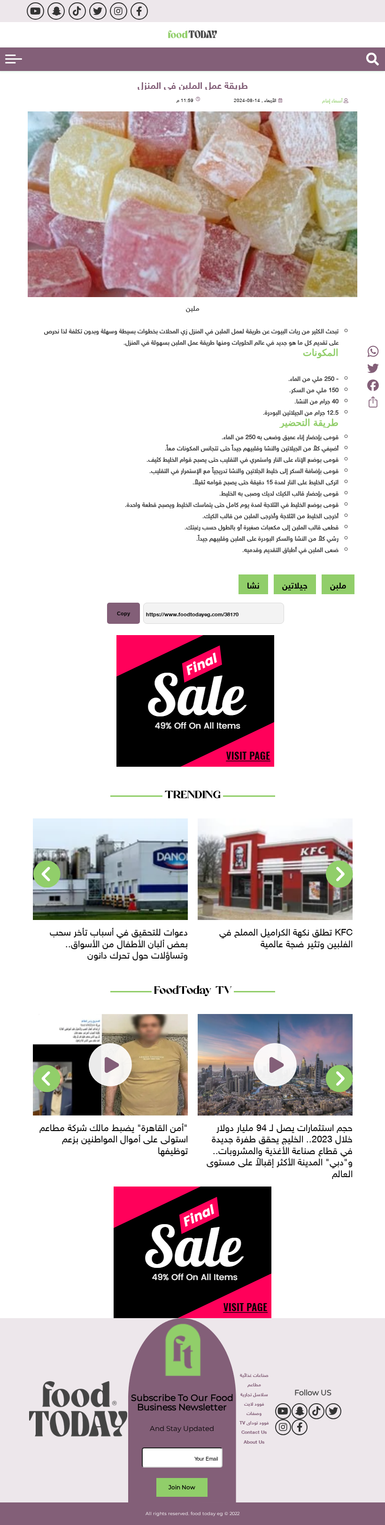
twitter (98, 11)
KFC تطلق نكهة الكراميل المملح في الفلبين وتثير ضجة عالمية (286, 936)
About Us (254, 1441)
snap (56, 11)
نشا (253, 584)
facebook (139, 11)
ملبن (338, 584)
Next (47, 874)
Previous (339, 874)
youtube (35, 11)
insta (118, 11)
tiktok (77, 11)
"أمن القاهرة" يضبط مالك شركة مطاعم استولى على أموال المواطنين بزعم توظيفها (113, 1137)
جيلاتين (295, 584)
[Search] (372, 59)
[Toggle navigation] (14, 59)
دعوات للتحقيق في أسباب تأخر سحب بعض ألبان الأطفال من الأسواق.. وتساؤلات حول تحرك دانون (119, 941)
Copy (123, 613)
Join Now (182, 1487)
